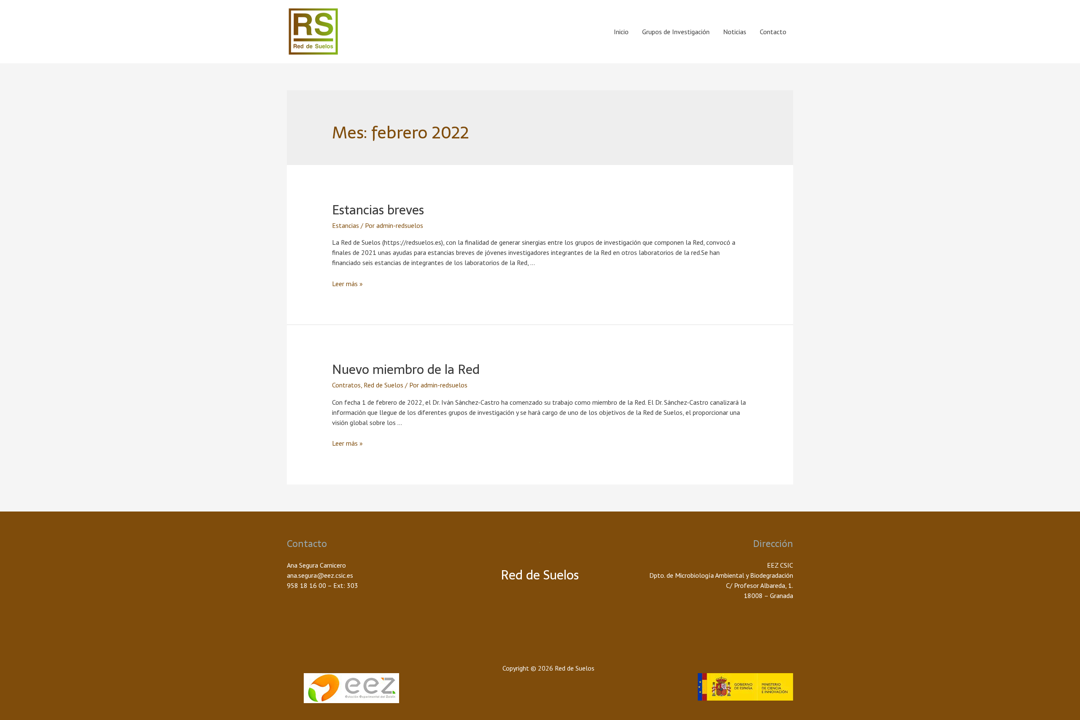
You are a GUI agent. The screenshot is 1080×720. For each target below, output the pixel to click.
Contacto (773, 31)
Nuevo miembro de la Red (406, 369)
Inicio (621, 31)
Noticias (734, 31)
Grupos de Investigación (676, 31)
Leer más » (347, 283)
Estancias (345, 225)
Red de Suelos (383, 385)
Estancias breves (378, 210)
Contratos (346, 385)
